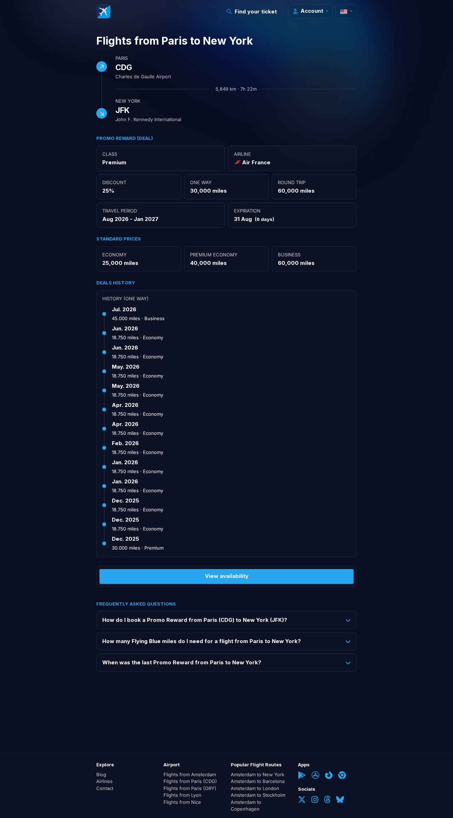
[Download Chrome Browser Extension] (342, 775)
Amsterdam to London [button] (255, 788)
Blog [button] (101, 774)
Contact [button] (104, 788)
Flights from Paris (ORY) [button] (190, 788)
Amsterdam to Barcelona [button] (258, 781)
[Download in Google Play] (302, 775)
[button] (252, 11)
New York (128, 101)
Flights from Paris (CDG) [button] (190, 781)
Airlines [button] (104, 781)
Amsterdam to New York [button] (257, 774)
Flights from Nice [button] (182, 802)
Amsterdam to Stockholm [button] (258, 795)
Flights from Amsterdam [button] (190, 774)
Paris (121, 58)
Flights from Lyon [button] (182, 795)
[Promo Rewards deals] (103, 11)
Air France (256, 162)
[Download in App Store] (315, 775)
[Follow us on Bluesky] (340, 800)
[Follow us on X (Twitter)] (302, 800)
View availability (226, 576)
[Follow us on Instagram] (314, 800)
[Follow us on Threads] (327, 800)
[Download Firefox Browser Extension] (329, 775)
